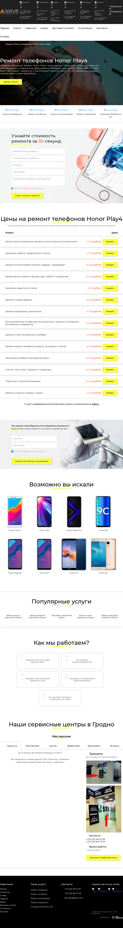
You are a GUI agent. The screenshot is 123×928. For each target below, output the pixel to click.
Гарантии (30, 28)
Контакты (102, 28)
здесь (95, 404)
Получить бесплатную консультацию (31, 461)
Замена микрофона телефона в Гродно (109, 616)
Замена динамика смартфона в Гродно (37, 616)
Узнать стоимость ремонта (27, 196)
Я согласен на (29, 188)
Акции (44, 28)
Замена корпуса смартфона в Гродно (13, 616)
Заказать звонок (11, 82)
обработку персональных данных (33, 188)
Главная (4, 28)
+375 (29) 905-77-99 (115, 13)
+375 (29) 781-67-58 (115, 8)
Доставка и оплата (63, 28)
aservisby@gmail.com (74, 898)
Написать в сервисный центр (103, 858)
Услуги (17, 28)
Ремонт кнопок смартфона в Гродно (85, 616)
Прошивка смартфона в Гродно (61, 616)
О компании (85, 28)
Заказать (110, 242)
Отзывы (4, 36)
